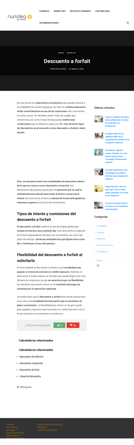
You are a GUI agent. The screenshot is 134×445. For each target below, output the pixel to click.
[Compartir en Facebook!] (7, 110)
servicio (50, 243)
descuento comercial (41, 189)
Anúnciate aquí (12, 427)
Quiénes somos (12, 435)
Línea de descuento (30, 376)
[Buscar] (128, 23)
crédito (67, 115)
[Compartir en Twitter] (7, 117)
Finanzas (44, 11)
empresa (47, 107)
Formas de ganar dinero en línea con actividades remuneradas (116, 206)
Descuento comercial (31, 363)
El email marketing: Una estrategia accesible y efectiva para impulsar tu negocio (117, 174)
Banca (61, 53)
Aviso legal (10, 430)
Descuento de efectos (31, 356)
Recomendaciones (49, 23)
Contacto (10, 424)
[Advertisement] (51, 156)
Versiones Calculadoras (47, 430)
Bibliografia (42, 427)
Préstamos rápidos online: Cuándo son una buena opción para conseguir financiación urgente (116, 156)
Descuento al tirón (29, 369)
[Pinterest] (7, 124)
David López (60, 69)
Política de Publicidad (15, 438)
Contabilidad (102, 11)
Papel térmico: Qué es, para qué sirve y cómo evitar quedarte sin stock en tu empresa (116, 191)
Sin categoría (102, 251)
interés (64, 226)
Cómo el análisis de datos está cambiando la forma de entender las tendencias (117, 121)
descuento (56, 119)
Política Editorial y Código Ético (50, 424)
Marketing (60, 11)
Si (61, 325)
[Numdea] (19, 17)
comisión (47, 230)
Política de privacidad (15, 433)
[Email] (7, 131)
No (74, 325)
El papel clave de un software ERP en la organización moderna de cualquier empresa (117, 138)
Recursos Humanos (80, 11)
